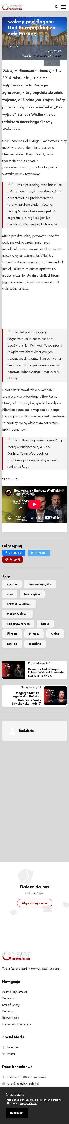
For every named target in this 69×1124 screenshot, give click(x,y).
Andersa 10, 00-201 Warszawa (26, 1077)
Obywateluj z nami (34, 903)
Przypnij (15, 559)
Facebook (13, 1047)
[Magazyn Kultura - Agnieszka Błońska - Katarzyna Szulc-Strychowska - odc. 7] (54, 695)
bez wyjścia (32, 594)
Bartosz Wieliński (19, 604)
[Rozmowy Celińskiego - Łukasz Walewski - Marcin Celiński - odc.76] (15, 670)
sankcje (12, 644)
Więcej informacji (29, 1103)
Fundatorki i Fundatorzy (16, 1024)
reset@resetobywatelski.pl (23, 1084)
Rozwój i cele (10, 1018)
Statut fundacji (11, 1005)
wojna (55, 634)
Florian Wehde (39, 56)
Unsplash (56, 56)
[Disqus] (34, 801)
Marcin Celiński (17, 614)
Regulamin (8, 998)
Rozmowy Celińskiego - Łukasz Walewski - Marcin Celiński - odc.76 (46, 672)
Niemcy (34, 634)
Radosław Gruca (18, 624)
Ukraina (12, 634)
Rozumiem (16, 1113)
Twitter (11, 1054)
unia (10, 594)
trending (35, 644)
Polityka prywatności (14, 992)
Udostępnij (15, 553)
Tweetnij (41, 553)
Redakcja (13, 46)
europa (12, 584)
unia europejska (40, 584)
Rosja (45, 624)
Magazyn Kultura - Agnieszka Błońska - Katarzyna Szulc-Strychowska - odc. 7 (26, 698)
